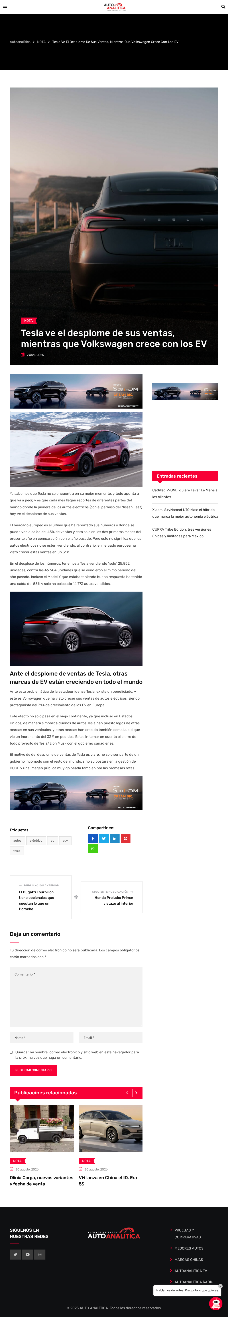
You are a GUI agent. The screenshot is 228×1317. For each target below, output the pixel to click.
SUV (65, 841)
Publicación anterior (41, 885)
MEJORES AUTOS (189, 1248)
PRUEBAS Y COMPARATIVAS (188, 1233)
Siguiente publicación (110, 891)
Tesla (16, 851)
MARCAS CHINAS (189, 1260)
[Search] (223, 6)
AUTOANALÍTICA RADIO (194, 1282)
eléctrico (36, 841)
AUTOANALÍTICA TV (191, 1271)
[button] (127, 1093)
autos (17, 841)
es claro (92, 754)
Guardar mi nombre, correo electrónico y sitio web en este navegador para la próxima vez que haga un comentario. (77, 1055)
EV (52, 841)
